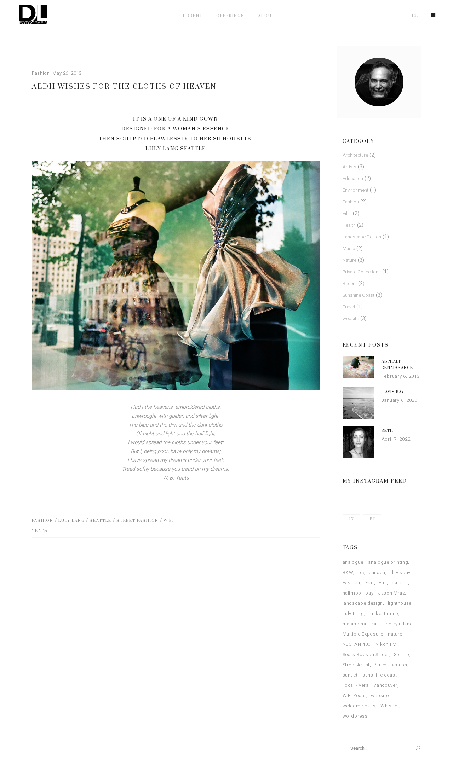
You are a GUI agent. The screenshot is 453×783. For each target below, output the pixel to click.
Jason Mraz (391, 593)
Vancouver (385, 685)
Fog (369, 582)
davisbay (400, 572)
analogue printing (388, 562)
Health (349, 225)
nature (395, 634)
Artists (349, 166)
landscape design (363, 603)
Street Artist (356, 664)
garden (400, 582)
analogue (353, 562)
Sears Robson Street (366, 654)
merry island (398, 623)
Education (353, 178)
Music (349, 248)
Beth (387, 430)
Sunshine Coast (358, 295)
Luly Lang (71, 520)
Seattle (100, 520)
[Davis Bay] (358, 403)
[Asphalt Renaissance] (358, 367)
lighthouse (400, 603)
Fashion (41, 73)
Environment (355, 190)
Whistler (389, 705)
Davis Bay (393, 391)
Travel (349, 306)
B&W (348, 572)
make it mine (383, 613)
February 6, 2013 (401, 376)
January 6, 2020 (399, 400)
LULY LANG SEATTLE (175, 149)
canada (377, 572)
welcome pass (359, 705)
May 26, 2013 (67, 73)
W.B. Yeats (354, 695)
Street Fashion (137, 520)
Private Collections (362, 271)
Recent (350, 283)
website (351, 318)
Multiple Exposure (363, 634)
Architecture (355, 155)
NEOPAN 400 (357, 644)
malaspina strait (361, 623)
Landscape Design (362, 236)
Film (347, 213)
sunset (350, 675)
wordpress (355, 716)
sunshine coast (379, 675)
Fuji (383, 582)
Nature (349, 260)
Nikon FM (386, 644)
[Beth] (358, 442)
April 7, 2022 (396, 439)
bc (361, 572)
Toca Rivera (356, 685)
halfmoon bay (358, 593)
